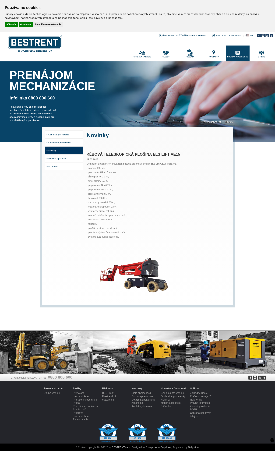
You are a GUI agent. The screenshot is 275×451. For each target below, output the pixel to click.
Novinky (229, 121)
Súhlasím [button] (11, 24)
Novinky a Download (211, 121)
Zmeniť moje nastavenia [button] (48, 24)
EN (251, 35)
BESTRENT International (228, 35)
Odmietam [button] (26, 24)
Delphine (165, 447)
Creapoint (152, 447)
